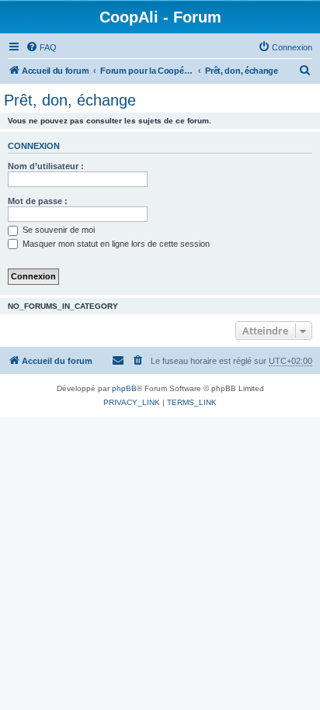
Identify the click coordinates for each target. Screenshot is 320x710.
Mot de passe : (38, 201)
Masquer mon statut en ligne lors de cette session (115, 243)
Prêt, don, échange (70, 100)
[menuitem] (41, 47)
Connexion (34, 146)
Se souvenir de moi (57, 229)
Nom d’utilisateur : (46, 166)
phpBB (124, 388)
